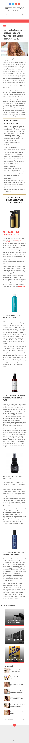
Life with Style (14, 8)
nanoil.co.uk (21, 286)
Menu (3, 21)
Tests (4, 26)
